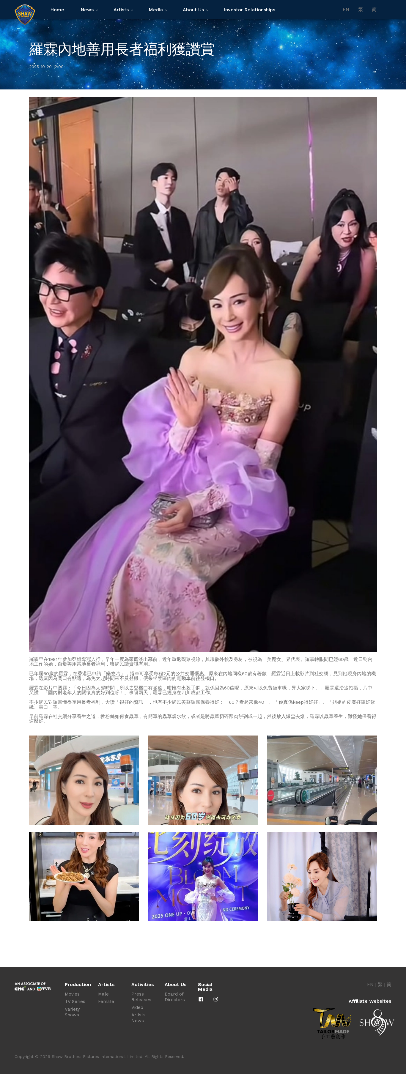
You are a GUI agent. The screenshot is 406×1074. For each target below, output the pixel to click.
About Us (193, 9)
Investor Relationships (249, 9)
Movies (72, 994)
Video (137, 1007)
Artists (121, 9)
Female (106, 1001)
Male (103, 994)
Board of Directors (175, 997)
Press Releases (141, 997)
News (87, 9)
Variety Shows (72, 1012)
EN (346, 9)
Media (156, 9)
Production (78, 984)
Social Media (205, 987)
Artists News (138, 1017)
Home (57, 9)
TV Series (75, 1001)
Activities (142, 984)
